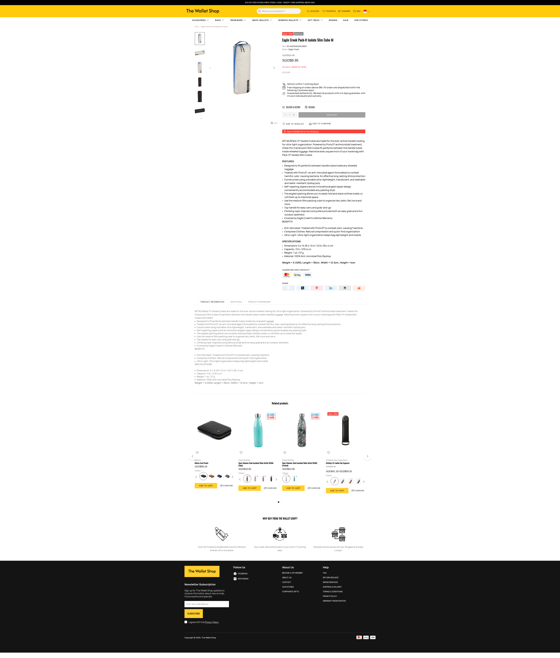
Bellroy (198, 460)
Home (197, 27)
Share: (285, 283)
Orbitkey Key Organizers (337, 460)
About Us (286, 577)
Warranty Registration (334, 601)
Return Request (331, 577)
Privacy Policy (212, 622)
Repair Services (330, 582)
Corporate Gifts (290, 591)
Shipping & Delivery (332, 587)
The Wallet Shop (202, 11)
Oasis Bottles (244, 460)
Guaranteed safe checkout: (296, 270)
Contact (286, 582)
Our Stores (288, 587)
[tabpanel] (214, 452)
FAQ (325, 573)
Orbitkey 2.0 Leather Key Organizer (338, 463)
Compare (228, 486)
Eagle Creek (293, 49)
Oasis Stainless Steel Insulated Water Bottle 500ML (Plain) (256, 464)
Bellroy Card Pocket (201, 463)
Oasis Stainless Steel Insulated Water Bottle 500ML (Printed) (299, 464)
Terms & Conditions (333, 591)
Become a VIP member (292, 573)
